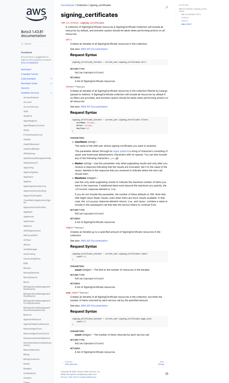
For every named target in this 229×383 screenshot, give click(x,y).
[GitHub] (167, 374)
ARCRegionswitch (32, 230)
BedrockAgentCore (32, 328)
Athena (26, 244)
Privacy (64, 377)
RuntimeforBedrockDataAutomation (37, 344)
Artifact (27, 240)
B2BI (25, 263)
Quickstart (26, 69)
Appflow (27, 181)
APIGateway (29, 153)
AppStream (28, 221)
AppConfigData (30, 172)
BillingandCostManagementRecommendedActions (36, 308)
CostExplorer (29, 373)
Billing (26, 354)
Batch (26, 282)
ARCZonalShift (30, 235)
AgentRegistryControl (33, 125)
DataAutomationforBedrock (36, 338)
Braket (26, 364)
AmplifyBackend (31, 144)
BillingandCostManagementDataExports (36, 295)
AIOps (26, 130)
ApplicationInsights (32, 195)
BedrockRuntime (31, 350)
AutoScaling (29, 254)
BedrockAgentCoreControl (36, 333)
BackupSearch (30, 277)
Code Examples (28, 78)
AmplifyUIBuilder (31, 149)
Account (27, 102)
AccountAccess (31, 106)
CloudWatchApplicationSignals (36, 201)
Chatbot (27, 378)
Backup (27, 268)
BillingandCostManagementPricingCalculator (36, 301)
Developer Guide (29, 83)
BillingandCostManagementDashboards (36, 287)
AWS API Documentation (94, 49)
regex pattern (120, 151)
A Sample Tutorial (29, 74)
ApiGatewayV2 (30, 163)
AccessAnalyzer (31, 97)
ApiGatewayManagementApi (37, 158)
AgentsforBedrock (32, 319)
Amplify (27, 139)
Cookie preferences (88, 377)
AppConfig (28, 167)
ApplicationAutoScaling (34, 191)
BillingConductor (31, 359)
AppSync (27, 226)
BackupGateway (31, 272)
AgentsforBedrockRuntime (36, 324)
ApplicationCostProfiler (34, 207)
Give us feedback (29, 62)
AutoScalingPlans (31, 258)
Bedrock (27, 315)
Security (25, 88)
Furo (95, 374)
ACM (25, 111)
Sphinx (73, 374)
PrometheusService (33, 135)
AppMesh (27, 212)
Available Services (30, 93)
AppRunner (28, 216)
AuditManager (30, 249)
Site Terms (73, 377)
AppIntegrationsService (34, 186)
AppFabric (28, 177)
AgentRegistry (30, 121)
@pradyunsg (85, 374)
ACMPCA (27, 116)
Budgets (27, 368)
